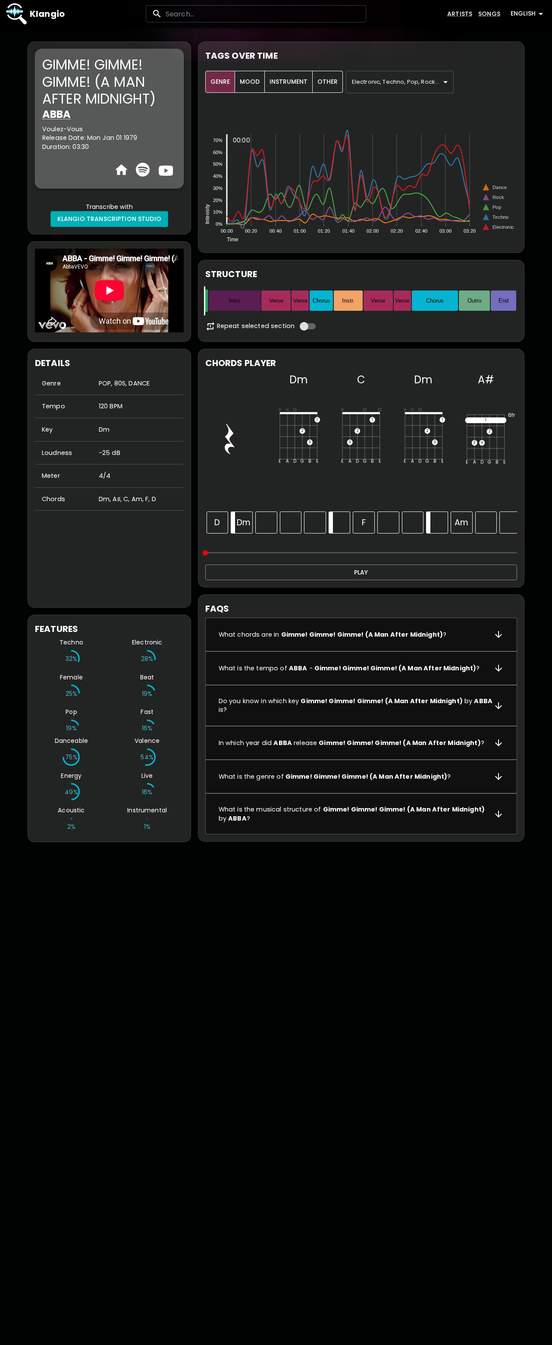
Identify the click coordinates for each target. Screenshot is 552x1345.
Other (327, 81)
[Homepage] (121, 170)
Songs (489, 13)
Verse (276, 300)
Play (361, 572)
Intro (234, 300)
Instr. (348, 300)
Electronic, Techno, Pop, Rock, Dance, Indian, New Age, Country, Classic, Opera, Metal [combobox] (403, 82)
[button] (361, 634)
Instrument (288, 81)
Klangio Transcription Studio (109, 219)
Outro (474, 300)
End (503, 300)
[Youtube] (164, 169)
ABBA (56, 114)
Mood (250, 81)
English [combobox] (523, 13)
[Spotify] (142, 169)
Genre (220, 81)
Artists (459, 13)
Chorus (321, 300)
